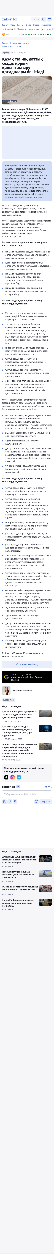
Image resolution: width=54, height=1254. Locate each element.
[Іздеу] (43, 19)
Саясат (5, 25)
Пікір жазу (45, 801)
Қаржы (20, 25)
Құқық (36, 25)
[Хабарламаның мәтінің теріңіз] (27, 794)
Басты (5, 43)
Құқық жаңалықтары (11, 46)
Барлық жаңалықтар (19, 43)
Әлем (12, 25)
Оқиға (28, 25)
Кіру (50, 786)
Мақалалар (46, 25)
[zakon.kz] (9, 19)
